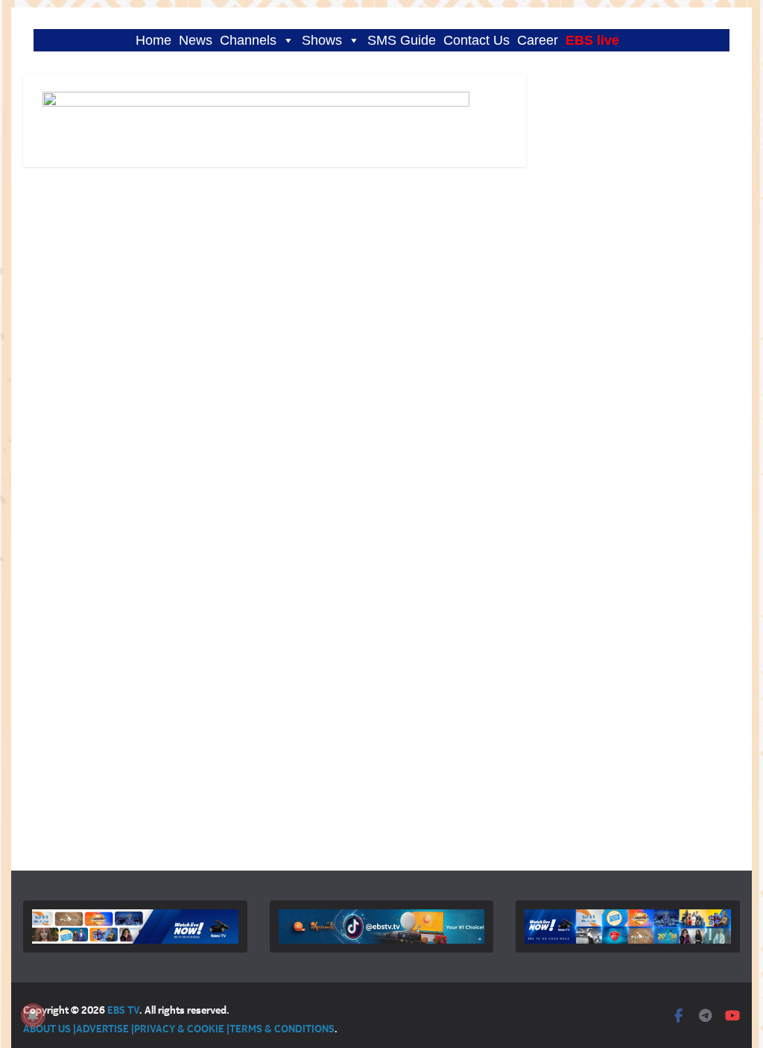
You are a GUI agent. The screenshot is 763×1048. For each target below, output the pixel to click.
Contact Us (476, 40)
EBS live (592, 40)
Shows (322, 40)
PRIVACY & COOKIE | (181, 1028)
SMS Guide (401, 40)
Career (537, 40)
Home (153, 40)
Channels (248, 40)
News (195, 40)
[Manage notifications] (33, 1015)
